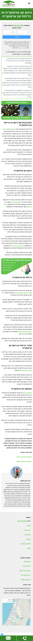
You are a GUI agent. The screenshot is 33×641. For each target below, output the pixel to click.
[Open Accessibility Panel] (2, 634)
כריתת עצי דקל (26, 575)
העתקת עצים (27, 393)
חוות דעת (28, 530)
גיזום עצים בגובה (16, 202)
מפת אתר (27, 534)
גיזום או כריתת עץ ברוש (24, 457)
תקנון (29, 548)
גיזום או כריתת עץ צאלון (24, 461)
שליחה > (16, 37)
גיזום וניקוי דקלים (25, 570)
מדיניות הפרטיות (22, 47)
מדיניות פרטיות (26, 544)
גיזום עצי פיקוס (26, 579)
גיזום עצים (12, 129)
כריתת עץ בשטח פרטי (23, 293)
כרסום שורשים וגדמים (25, 331)
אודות (29, 525)
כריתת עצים (27, 566)
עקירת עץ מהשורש (26, 370)
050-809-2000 (19, 25)
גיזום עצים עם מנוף (18, 246)
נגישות (28, 539)
